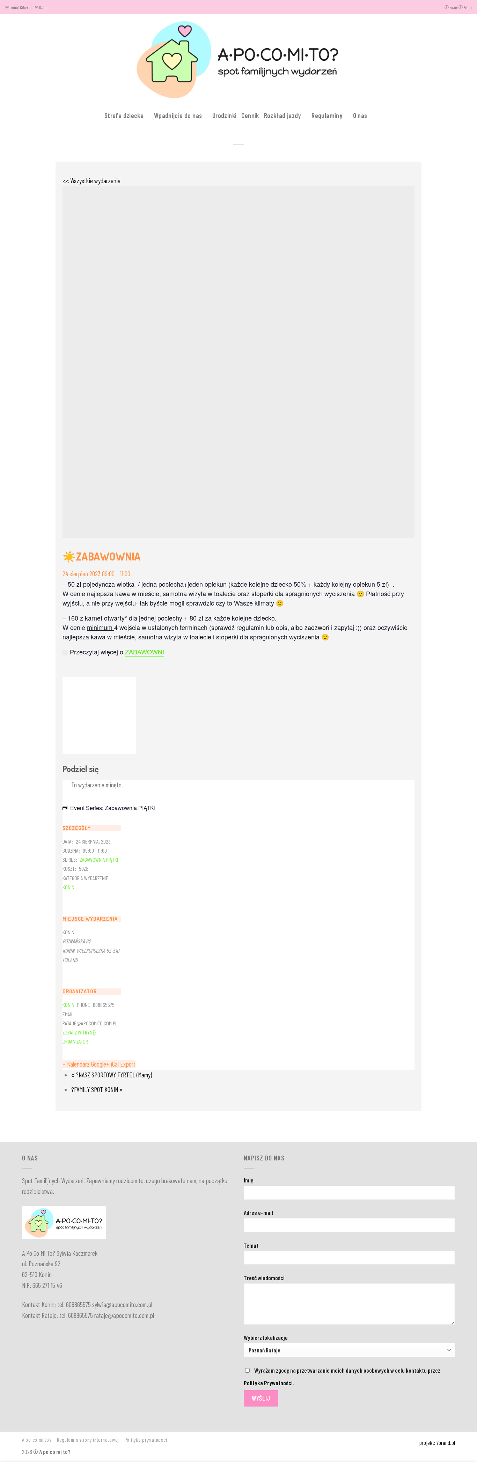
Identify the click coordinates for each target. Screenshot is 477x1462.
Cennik (250, 115)
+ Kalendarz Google (84, 1064)
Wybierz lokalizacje (266, 1337)
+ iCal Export (120, 1064)
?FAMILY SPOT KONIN (97, 1089)
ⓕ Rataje (451, 7)
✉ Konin (41, 7)
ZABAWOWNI (144, 651)
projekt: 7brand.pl (437, 1442)
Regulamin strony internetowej (88, 1440)
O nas (360, 115)
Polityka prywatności (146, 1440)
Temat (251, 1245)
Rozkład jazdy (282, 115)
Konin (68, 887)
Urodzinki (224, 115)
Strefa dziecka (124, 115)
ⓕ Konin (465, 7)
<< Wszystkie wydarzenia (91, 181)
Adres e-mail (258, 1212)
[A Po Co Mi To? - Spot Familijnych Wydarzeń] (238, 59)
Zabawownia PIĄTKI (99, 859)
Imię (248, 1180)
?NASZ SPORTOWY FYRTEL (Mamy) (111, 1075)
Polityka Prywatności (268, 1382)
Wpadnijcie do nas (178, 115)
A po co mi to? (36, 1440)
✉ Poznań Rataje (16, 7)
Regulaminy (327, 115)
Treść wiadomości (264, 1277)
